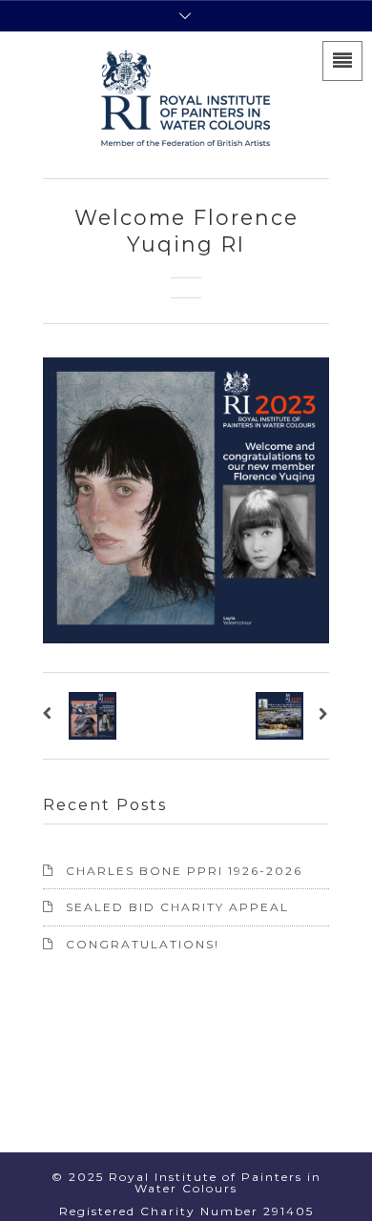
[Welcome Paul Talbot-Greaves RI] (321, 715)
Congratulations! (142, 944)
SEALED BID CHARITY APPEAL (177, 907)
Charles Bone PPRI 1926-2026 (184, 871)
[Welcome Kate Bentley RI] (51, 715)
